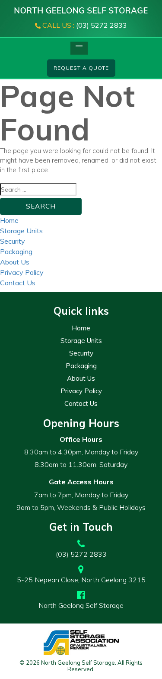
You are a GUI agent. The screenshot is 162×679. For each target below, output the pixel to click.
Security (12, 241)
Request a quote (81, 68)
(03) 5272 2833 (84, 25)
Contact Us (17, 282)
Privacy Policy (22, 272)
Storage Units (21, 230)
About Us (14, 262)
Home (9, 220)
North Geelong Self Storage (81, 605)
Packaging (16, 251)
